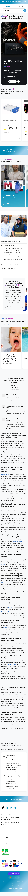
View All (3, 95)
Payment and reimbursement (19, 881)
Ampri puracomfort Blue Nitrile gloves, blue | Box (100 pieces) (10, 126)
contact (4, 881)
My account (10, 881)
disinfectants (9, 509)
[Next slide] (15, 81)
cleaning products (17, 541)
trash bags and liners (6, 582)
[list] (14, 150)
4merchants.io (19, 888)
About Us (22, 883)
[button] (2, 6)
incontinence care (5, 611)
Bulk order (11, 137)
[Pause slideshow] (18, 81)
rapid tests (10, 607)
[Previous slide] (9, 81)
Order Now (9, 76)
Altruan (10, 888)
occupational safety (11, 664)
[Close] (26, 799)
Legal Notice (13, 885)
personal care (6, 627)
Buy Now (7, 203)
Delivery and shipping (9, 883)
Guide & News (17, 883)
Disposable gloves (5, 474)
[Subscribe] (21, 306)
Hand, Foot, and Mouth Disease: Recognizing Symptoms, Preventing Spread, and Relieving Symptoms (9, 358)
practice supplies (17, 646)
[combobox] (14, 10)
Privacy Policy (6, 885)
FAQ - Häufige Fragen (21, 885)
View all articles (5, 324)
